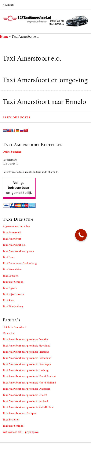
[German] (17, 130)
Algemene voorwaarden (16, 226)
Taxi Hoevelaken (12, 269)
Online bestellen (12, 151)
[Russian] (21, 130)
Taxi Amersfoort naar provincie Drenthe (25, 339)
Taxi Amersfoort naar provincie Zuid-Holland (28, 407)
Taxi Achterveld (12, 232)
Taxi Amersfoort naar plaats (18, 251)
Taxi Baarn (9, 257)
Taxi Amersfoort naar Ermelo (44, 101)
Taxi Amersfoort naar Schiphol (20, 413)
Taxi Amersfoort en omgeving (45, 79)
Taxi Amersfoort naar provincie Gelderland (27, 358)
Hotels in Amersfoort (14, 327)
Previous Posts (16, 117)
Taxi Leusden (10, 275)
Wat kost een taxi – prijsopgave (21, 432)
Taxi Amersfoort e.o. (14, 245)
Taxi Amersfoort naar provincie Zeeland (25, 401)
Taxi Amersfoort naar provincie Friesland (26, 352)
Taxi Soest (9, 300)
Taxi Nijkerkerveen (14, 294)
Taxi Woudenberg (13, 306)
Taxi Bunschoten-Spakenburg (20, 263)
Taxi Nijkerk (10, 288)
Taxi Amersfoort (12, 238)
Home (4, 36)
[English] (9, 130)
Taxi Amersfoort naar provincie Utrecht (25, 395)
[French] (13, 130)
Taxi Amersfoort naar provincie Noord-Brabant (29, 376)
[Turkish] (26, 130)
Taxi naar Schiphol (13, 282)
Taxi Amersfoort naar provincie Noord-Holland (29, 382)
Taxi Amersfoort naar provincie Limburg (26, 370)
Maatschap (9, 333)
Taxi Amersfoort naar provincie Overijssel (26, 388)
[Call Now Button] (81, 235)
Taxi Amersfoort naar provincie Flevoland (26, 345)
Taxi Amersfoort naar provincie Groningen (27, 364)
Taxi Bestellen (11, 419)
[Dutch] (5, 130)
